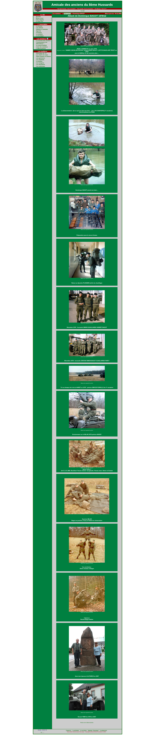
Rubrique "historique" (93, 730)
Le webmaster (103, 730)
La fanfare (39, 61)
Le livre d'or (39, 21)
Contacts (39, 32)
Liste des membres (42, 47)
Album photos (67, 13)
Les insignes (40, 63)
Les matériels (40, 59)
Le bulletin (39, 34)
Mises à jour (39, 18)
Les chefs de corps (42, 55)
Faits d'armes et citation (43, 56)
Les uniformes (40, 66)
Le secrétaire (83, 730)
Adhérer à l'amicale (42, 29)
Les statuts (39, 27)
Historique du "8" (41, 53)
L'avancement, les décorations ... (41, 43)
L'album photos (41, 48)
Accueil (82, 10)
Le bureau (39, 26)
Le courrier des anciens (43, 40)
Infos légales (40, 19)
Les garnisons (40, 58)
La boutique (40, 35)
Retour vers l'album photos (86, 722)
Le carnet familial (41, 45)
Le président (75, 730)
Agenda (38, 31)
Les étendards (40, 64)
